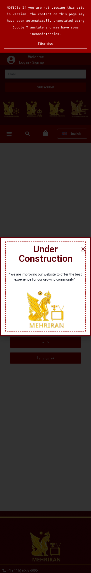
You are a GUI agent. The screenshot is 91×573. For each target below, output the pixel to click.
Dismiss (45, 43)
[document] (45, 286)
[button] (83, 249)
